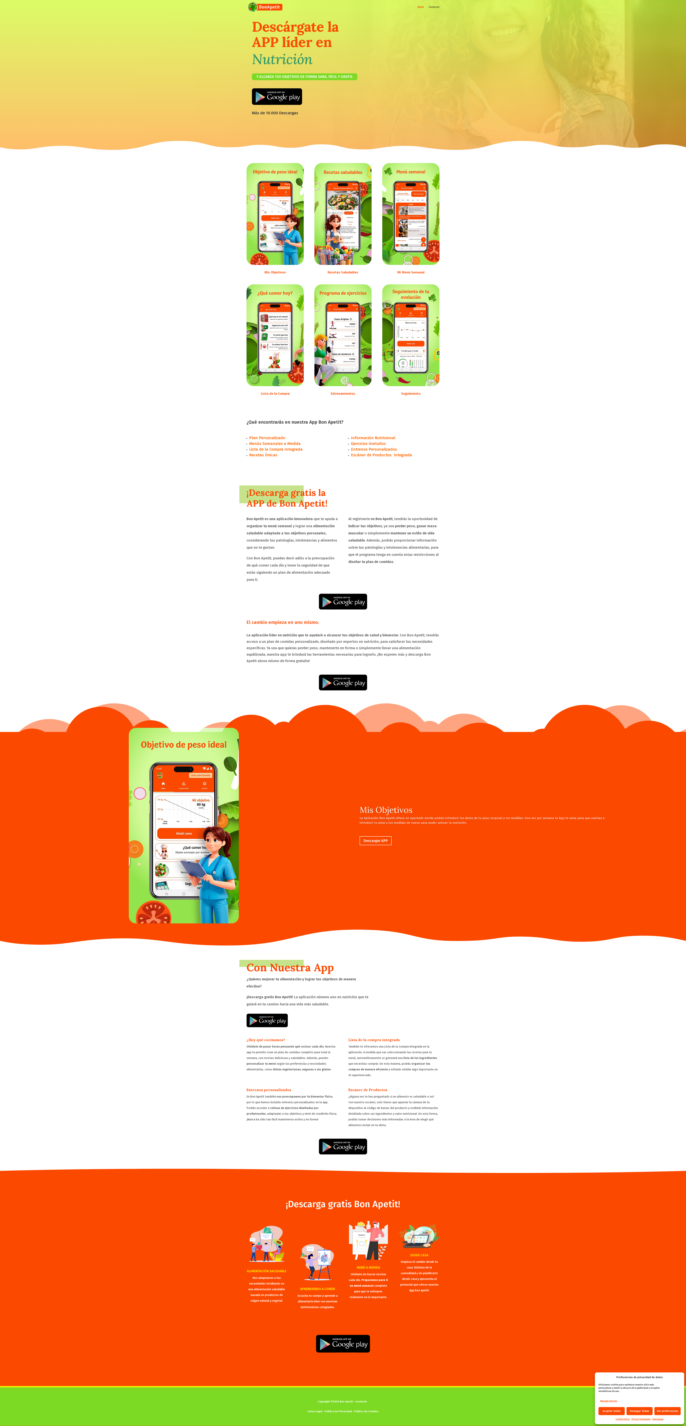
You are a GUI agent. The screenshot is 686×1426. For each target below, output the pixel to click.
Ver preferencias (667, 1411)
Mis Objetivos (386, 810)
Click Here (258, 1324)
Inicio (420, 7)
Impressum (657, 1419)
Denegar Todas (639, 1411)
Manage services (608, 1401)
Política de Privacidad (338, 1411)
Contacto (434, 7)
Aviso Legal (315, 1411)
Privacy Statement (641, 1419)
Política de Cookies (366, 1411)
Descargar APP (376, 841)
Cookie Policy (623, 1419)
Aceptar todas (612, 1411)
